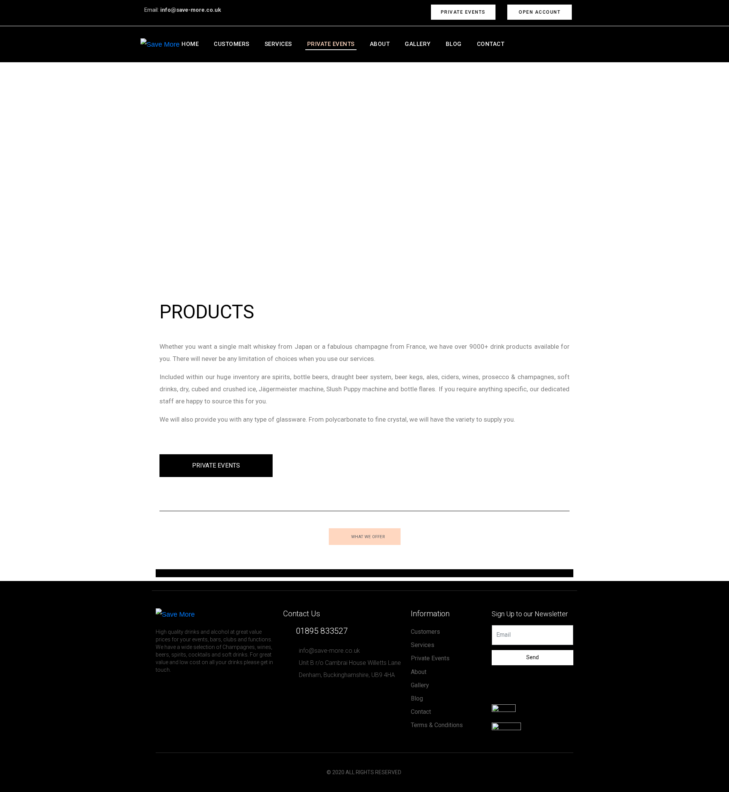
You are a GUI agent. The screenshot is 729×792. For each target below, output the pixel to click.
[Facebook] (499, 696)
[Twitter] (514, 696)
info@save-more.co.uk (190, 9)
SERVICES (278, 44)
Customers (231, 44)
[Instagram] (529, 696)
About (380, 44)
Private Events (331, 44)
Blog (454, 44)
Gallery (418, 44)
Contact (491, 44)
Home (190, 44)
